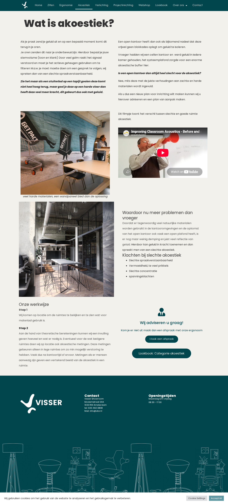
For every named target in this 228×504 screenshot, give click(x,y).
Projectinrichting (123, 5)
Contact (197, 5)
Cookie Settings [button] (196, 498)
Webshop (144, 5)
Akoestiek (84, 5)
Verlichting (101, 5)
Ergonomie (66, 5)
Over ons (178, 5)
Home (38, 5)
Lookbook (161, 5)
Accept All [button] (216, 498)
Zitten (51, 5)
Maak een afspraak (162, 339)
